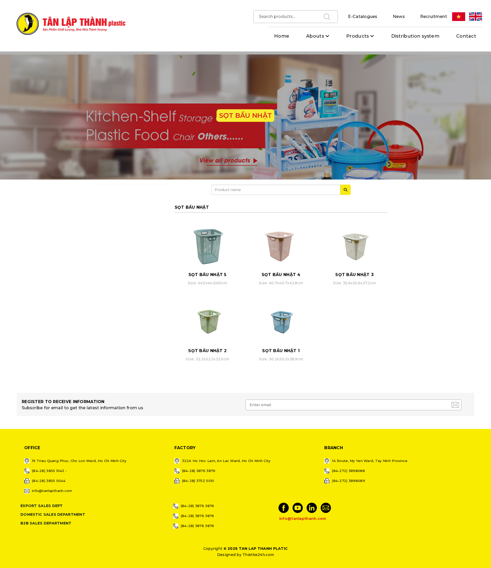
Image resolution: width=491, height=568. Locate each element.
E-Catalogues (362, 16)
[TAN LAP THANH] (71, 23)
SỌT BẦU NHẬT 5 (207, 274)
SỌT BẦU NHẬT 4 (281, 274)
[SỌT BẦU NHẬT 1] (281, 320)
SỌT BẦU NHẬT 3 (354, 274)
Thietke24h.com (258, 554)
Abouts (315, 36)
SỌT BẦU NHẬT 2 (207, 350)
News (399, 16)
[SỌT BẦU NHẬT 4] (281, 244)
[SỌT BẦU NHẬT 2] (207, 320)
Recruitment (433, 16)
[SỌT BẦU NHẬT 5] (207, 244)
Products (357, 36)
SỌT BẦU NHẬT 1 (281, 350)
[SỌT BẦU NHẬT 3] (354, 244)
